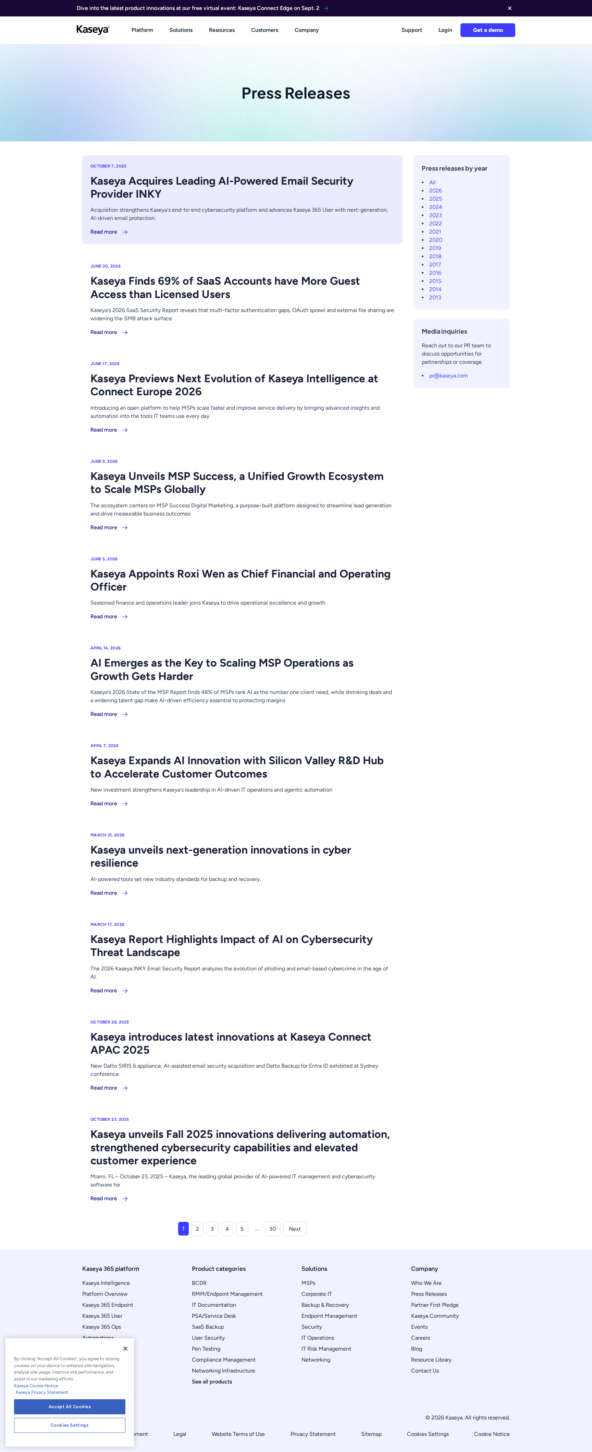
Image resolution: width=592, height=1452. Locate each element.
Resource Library (431, 1359)
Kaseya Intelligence (106, 1283)
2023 (435, 215)
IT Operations (317, 1338)
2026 (435, 190)
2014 (435, 289)
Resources (222, 30)
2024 (435, 207)
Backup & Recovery (325, 1305)
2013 (435, 297)
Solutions (181, 30)
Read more (103, 231)
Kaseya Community (435, 1316)
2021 (435, 231)
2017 (435, 264)
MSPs (308, 1283)
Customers (264, 30)
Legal (179, 1434)
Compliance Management (224, 1359)
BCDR (199, 1283)
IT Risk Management (326, 1348)
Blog (416, 1348)
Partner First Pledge (435, 1305)
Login (445, 30)
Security (311, 1327)
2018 (435, 256)
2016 (435, 273)
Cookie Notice (492, 1434)
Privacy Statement (313, 1434)
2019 (435, 248)
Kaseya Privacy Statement (42, 1392)
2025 (435, 199)
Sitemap (371, 1434)
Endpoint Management (329, 1316)
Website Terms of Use (238, 1434)
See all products (212, 1381)
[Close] (125, 1348)
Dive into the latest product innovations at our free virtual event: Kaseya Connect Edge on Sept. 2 (198, 8)
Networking (315, 1359)
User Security (208, 1338)
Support (412, 30)
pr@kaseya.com (448, 375)
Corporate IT (316, 1294)
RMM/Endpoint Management (227, 1294)
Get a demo (488, 30)
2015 (435, 281)
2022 (435, 223)
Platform (142, 30)
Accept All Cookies (70, 1406)
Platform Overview (105, 1294)
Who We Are (426, 1283)
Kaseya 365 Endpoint (107, 1305)
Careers (420, 1338)
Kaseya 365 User (102, 1316)
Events (419, 1327)
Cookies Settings (428, 1434)
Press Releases (429, 1294)
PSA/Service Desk (214, 1316)
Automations (98, 1338)
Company (307, 30)
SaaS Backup (208, 1327)
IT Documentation (214, 1305)
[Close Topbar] (509, 8)
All (432, 182)
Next (295, 1229)
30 (272, 1229)
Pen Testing (206, 1348)
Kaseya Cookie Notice (36, 1385)
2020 (435, 240)
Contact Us (425, 1370)
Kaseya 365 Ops (101, 1327)
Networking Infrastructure (223, 1370)
